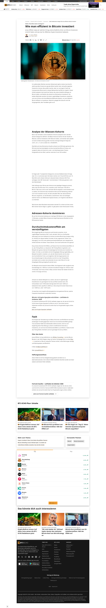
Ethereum (26, 5)
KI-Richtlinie (45, 570)
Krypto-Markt (71, 445)
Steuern (36, 5)
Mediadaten (45, 551)
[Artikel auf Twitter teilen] (33, 40)
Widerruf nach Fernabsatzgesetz (77, 578)
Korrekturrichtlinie (47, 567)
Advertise (91, 1)
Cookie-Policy (46, 578)
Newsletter (57, 561)
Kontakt (68, 549)
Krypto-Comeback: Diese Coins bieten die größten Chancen (32, 440)
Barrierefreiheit (46, 558)
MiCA (48, 5)
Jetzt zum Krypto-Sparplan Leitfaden (42, 309)
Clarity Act (53, 5)
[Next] (4, 605)
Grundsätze (45, 560)
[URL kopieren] (46, 40)
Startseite (27, 21)
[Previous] (1, 605)
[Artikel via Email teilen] (43, 40)
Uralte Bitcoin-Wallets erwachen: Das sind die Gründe (31, 445)
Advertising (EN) (70, 551)
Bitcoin (21, 5)
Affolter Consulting (58, 337)
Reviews (56, 552)
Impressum (45, 554)
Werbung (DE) (70, 554)
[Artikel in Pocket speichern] (41, 40)
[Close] (7, 606)
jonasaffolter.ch (39, 350)
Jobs (43, 549)
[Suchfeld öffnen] (100, 5)
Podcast (56, 554)
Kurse (55, 547)
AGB (50, 586)
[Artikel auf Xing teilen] (38, 40)
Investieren (43, 5)
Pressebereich (70, 556)
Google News (57, 563)
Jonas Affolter (34, 35)
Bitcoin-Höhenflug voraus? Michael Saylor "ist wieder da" (32, 442)
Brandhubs (57, 559)
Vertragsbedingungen (26, 578)
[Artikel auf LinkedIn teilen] (36, 40)
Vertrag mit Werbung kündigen (59, 578)
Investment (45, 21)
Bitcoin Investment (79, 441)
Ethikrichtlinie (46, 563)
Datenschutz (45, 556)
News (55, 545)
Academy (56, 556)
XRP (32, 5)
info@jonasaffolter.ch (41, 347)
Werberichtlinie (46, 565)
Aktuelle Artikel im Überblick (36, 21)
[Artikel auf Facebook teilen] (30, 40)
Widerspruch (53, 580)
